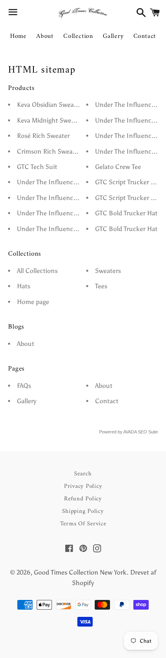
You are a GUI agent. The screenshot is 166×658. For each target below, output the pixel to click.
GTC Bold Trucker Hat (126, 213)
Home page (33, 302)
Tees (101, 286)
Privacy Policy (83, 486)
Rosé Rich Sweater (43, 136)
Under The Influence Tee (52, 182)
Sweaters (108, 271)
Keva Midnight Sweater (50, 120)
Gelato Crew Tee (118, 167)
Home (18, 36)
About (45, 36)
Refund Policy (83, 499)
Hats (23, 286)
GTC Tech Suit (37, 167)
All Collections (37, 271)
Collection (78, 36)
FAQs (24, 385)
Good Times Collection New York (80, 572)
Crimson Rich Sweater (49, 151)
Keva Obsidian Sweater (49, 104)
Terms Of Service (83, 523)
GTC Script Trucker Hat (128, 182)
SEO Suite (148, 431)
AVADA (130, 431)
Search (83, 474)
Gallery (113, 36)
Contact (144, 36)
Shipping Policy (83, 511)
